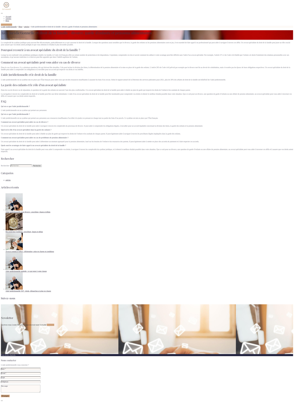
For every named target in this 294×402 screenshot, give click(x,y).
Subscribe (50, 325)
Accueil (8, 17)
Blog (7, 21)
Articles (8, 19)
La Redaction (15, 39)
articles (22, 39)
